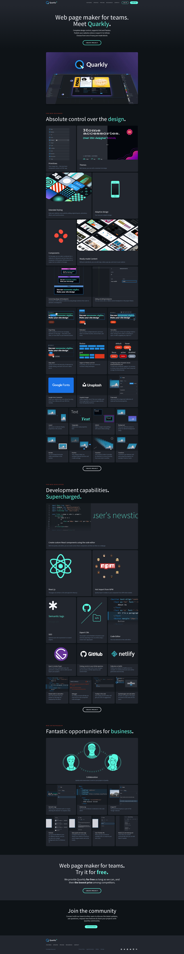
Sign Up (134, 2)
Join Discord (91, 927)
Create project (92, 468)
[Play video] (92, 78)
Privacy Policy (82, 949)
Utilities (97, 949)
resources (109, 2)
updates (96, 2)
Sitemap (102, 949)
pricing (102, 2)
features (89, 2)
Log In (125, 2)
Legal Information (90, 949)
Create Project (92, 43)
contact (116, 2)
